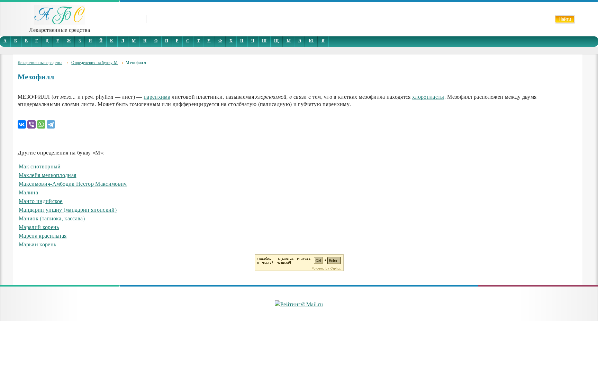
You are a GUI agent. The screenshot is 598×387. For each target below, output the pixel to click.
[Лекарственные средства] (59, 22)
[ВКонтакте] (22, 124)
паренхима (157, 96)
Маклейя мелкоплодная (47, 174)
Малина (28, 192)
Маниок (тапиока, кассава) (52, 218)
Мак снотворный (40, 166)
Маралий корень (39, 226)
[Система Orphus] (299, 268)
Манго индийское (41, 200)
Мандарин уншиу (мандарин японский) (68, 209)
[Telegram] (51, 124)
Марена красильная (42, 235)
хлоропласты (428, 96)
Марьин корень (37, 244)
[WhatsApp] (41, 124)
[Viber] (31, 124)
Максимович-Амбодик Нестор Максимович (73, 183)
